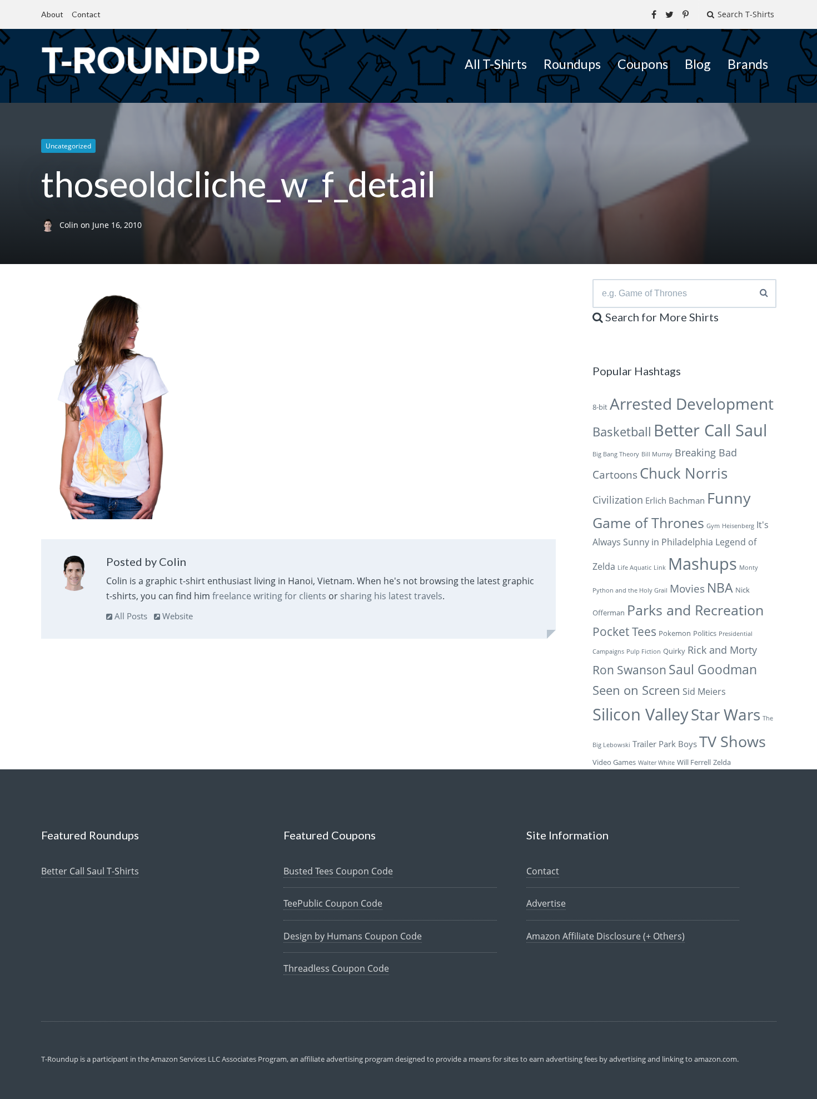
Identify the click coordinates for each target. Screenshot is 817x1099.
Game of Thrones (648, 523)
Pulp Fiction (643, 651)
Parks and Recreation (695, 610)
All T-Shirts (496, 64)
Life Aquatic (634, 567)
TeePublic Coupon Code (332, 903)
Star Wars (725, 714)
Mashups (702, 563)
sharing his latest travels (391, 596)
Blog (698, 64)
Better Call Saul (710, 430)
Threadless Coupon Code (336, 968)
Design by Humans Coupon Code (352, 936)
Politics (704, 633)
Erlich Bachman (675, 500)
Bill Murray (656, 454)
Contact (86, 14)
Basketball (621, 432)
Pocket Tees (624, 631)
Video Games (614, 762)
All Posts (129, 615)
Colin (70, 225)
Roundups (572, 64)
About (52, 14)
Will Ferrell (694, 762)
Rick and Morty (722, 650)
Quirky (674, 651)
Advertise (546, 903)
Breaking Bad (706, 452)
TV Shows (732, 741)
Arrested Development (692, 403)
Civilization (617, 499)
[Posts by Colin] (74, 575)
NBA (720, 587)
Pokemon (675, 633)
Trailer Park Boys (664, 743)
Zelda (722, 762)
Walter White (656, 763)
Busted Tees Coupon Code (338, 871)
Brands (748, 64)
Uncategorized (68, 146)
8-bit (599, 407)
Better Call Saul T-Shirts (90, 871)
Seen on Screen (636, 690)
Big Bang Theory (615, 454)
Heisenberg (738, 526)
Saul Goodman (713, 669)
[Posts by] (50, 225)
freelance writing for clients (269, 596)
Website (176, 615)
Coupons (642, 64)
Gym (713, 526)
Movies (687, 588)
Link (660, 567)
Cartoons (614, 474)
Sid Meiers (704, 691)
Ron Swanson (629, 670)
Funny (729, 498)
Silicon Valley (640, 714)
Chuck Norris (684, 473)
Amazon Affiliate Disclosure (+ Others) (605, 936)
